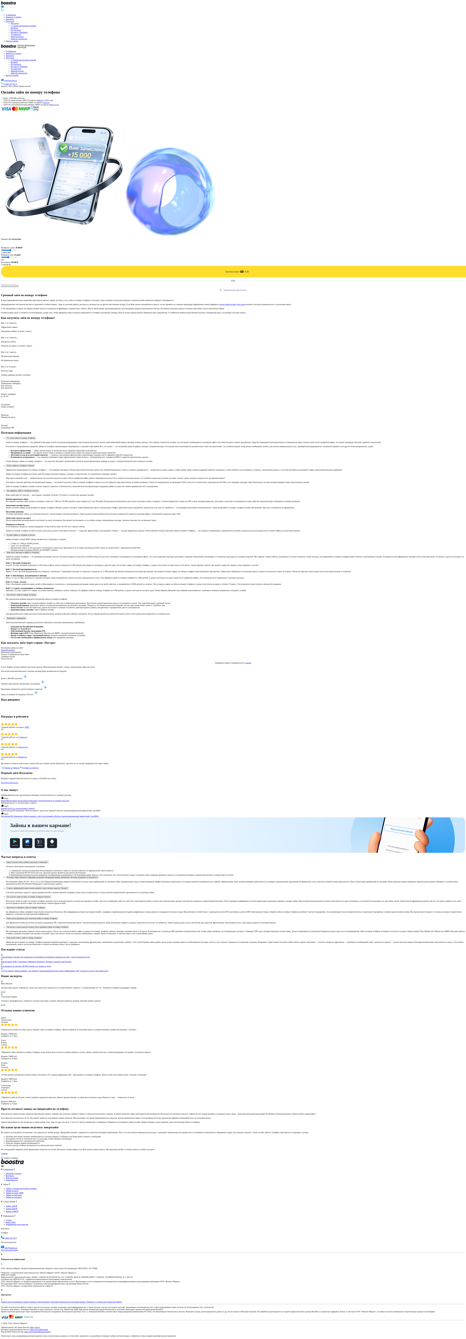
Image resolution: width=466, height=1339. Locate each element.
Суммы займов (9, 1202)
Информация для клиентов (17, 1224)
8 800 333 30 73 (10, 84)
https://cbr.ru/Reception (39, 1330)
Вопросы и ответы (13, 17)
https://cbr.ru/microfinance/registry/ (37, 1332)
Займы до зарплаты (14, 1195)
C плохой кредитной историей (23, 26)
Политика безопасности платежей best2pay (68, 1302)
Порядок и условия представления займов (104, 1302)
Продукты (10, 21)
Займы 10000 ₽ (12, 1211)
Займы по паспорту (14, 1197)
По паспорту (16, 30)
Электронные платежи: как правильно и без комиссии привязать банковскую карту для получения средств (45, 957)
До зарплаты (16, 35)
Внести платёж (12, 41)
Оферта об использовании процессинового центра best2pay (25, 1302)
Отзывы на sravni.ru (30, 768)
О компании (11, 15)
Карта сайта (11, 1222)
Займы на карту (12, 1191)
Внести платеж (12, 1178)
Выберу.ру (23, 757)
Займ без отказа (17, 37)
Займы (6, 1184)
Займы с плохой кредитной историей (21, 1188)
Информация (8, 1216)
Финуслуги (54, 105)
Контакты (10, 19)
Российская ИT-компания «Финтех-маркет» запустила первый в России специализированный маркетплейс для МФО (50, 816)
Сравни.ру (23, 737)
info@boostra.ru (10, 81)
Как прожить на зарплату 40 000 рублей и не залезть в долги (26, 966)
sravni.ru (46, 102)
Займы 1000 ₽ (11, 1206)
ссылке (248, 663)
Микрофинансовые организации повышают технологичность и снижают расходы (35, 801)
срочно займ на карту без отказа (232, 304)
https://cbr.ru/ (35, 1327)
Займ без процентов (19, 39)
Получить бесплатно (9, 783)
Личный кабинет (8, 650)
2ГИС (27, 727)
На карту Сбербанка (19, 32)
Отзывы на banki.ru (12, 768)
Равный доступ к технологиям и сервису (18, 808)
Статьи (9, 1220)
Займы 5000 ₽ (11, 1209)
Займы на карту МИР (15, 1193)
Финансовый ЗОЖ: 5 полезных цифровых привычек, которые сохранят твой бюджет (36, 962)
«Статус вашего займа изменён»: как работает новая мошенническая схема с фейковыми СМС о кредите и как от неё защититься (54, 971)
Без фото (14, 28)
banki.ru (40, 100)
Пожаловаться (12, 1180)
